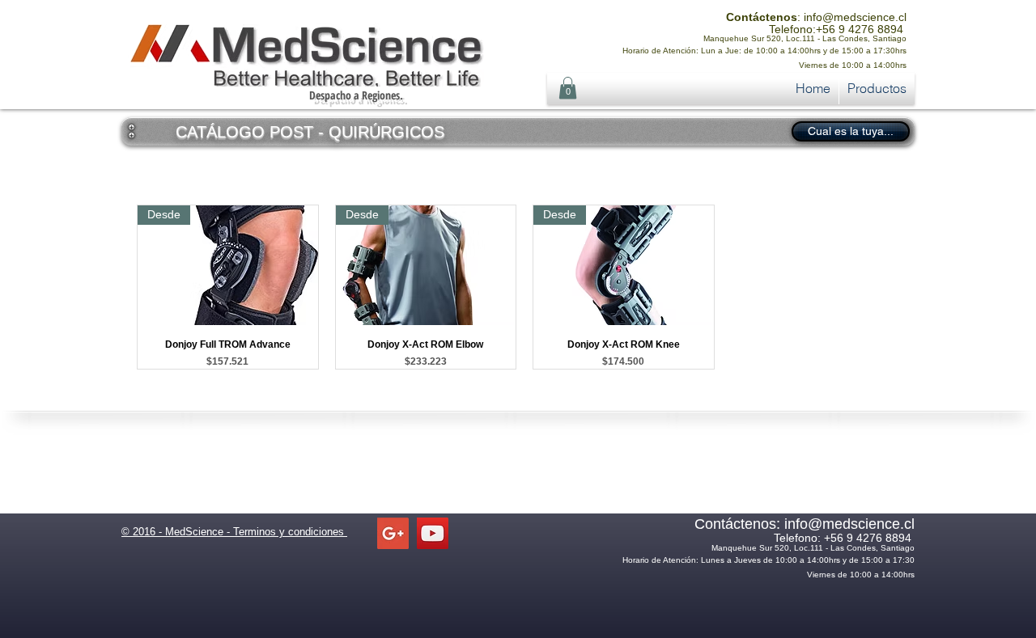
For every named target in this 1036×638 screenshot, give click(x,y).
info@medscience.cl (855, 17)
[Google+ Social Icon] (393, 533)
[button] (567, 88)
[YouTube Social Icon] (432, 533)
